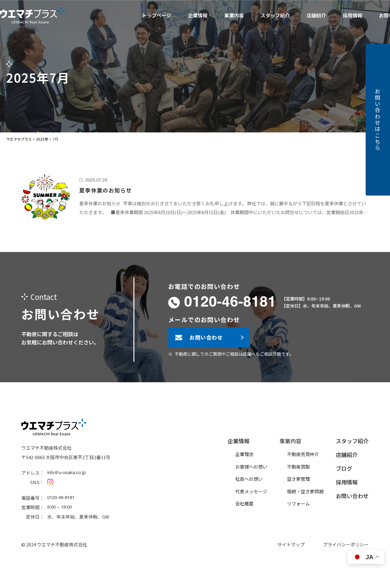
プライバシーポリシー (346, 544)
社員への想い (249, 479)
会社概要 (244, 503)
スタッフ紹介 (275, 15)
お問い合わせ (352, 496)
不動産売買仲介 (303, 454)
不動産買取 (298, 466)
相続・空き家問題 (305, 491)
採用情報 (352, 15)
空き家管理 (298, 479)
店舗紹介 (316, 15)
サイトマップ (291, 544)
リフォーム (298, 503)
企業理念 (244, 454)
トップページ (156, 15)
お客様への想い (251, 466)
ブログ (344, 468)
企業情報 (239, 441)
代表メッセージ (251, 491)
